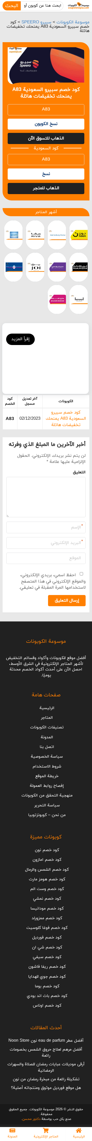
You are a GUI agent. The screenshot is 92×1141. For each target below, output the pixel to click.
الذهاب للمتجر (46, 188)
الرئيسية (47, 708)
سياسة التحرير (47, 805)
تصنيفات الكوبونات (47, 727)
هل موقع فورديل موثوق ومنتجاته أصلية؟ (46, 1088)
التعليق (79, 472)
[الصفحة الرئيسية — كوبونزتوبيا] (78, 6)
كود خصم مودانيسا (47, 908)
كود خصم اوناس (47, 1005)
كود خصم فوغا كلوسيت (46, 928)
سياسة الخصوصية (47, 756)
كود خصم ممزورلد (47, 918)
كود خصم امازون (46, 860)
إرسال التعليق (67, 601)
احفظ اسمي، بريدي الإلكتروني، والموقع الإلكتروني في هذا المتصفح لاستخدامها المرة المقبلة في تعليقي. (52, 581)
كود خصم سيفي (47, 957)
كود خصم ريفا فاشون (47, 967)
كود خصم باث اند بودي (47, 996)
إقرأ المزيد (20, 339)
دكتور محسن (31, 1119)
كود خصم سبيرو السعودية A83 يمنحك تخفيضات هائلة (66, 419)
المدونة (47, 737)
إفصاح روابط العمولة (47, 786)
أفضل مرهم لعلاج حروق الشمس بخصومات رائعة (46, 1052)
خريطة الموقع (47, 776)
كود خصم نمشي (47, 898)
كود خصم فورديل (47, 937)
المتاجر (47, 718)
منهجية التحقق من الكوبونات (47, 795)
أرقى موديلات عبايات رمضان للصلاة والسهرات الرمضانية (46, 1067)
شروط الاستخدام (47, 766)
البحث (11, 5)
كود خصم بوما (47, 986)
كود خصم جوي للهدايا (47, 976)
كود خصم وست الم (47, 889)
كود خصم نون (47, 850)
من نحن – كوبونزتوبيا (47, 815)
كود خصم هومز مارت (47, 879)
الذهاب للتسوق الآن (46, 138)
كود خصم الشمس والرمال (47, 869)
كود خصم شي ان (47, 947)
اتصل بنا (47, 747)
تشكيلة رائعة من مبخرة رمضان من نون (46, 1079)
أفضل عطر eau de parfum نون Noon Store (46, 1040)
